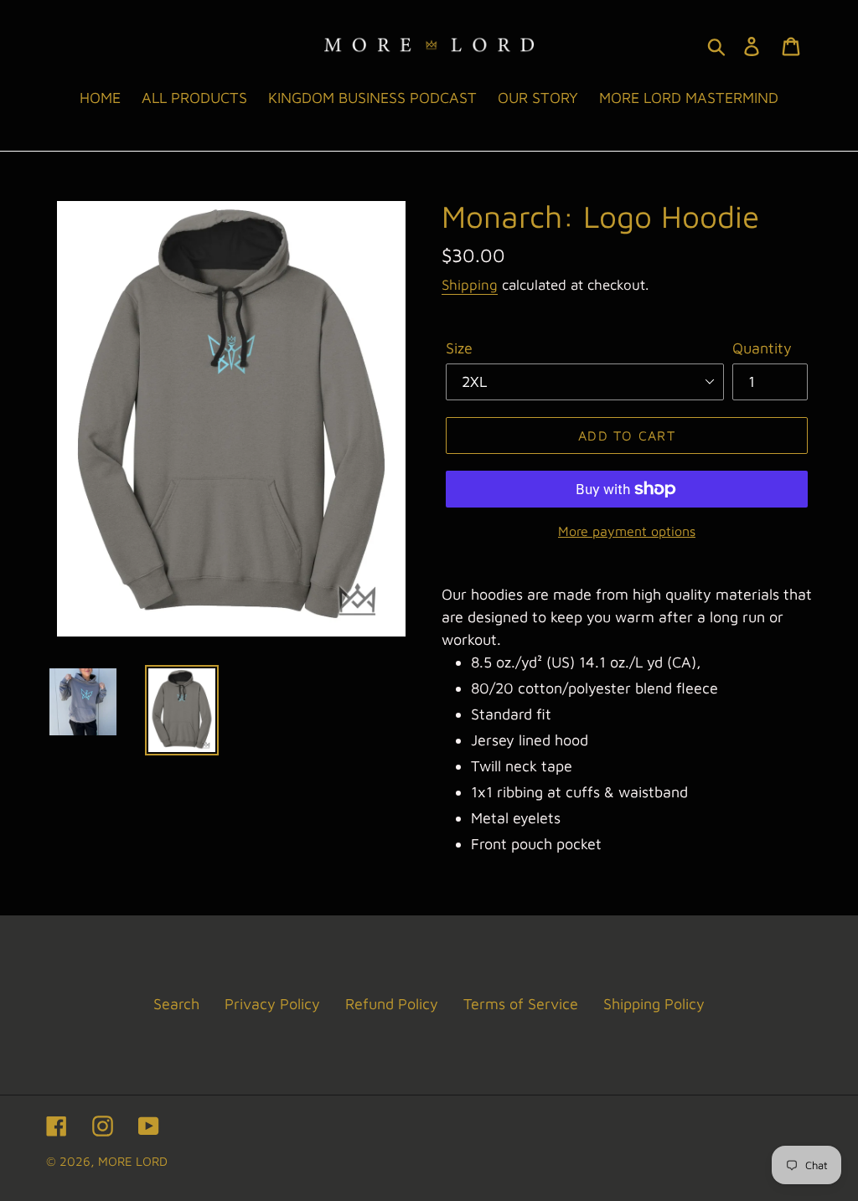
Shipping (470, 284)
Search (176, 1004)
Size (459, 348)
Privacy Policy (272, 1004)
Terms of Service (520, 1004)
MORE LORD (133, 1161)
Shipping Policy (654, 1004)
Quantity (762, 348)
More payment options (626, 531)
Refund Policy (391, 1004)
